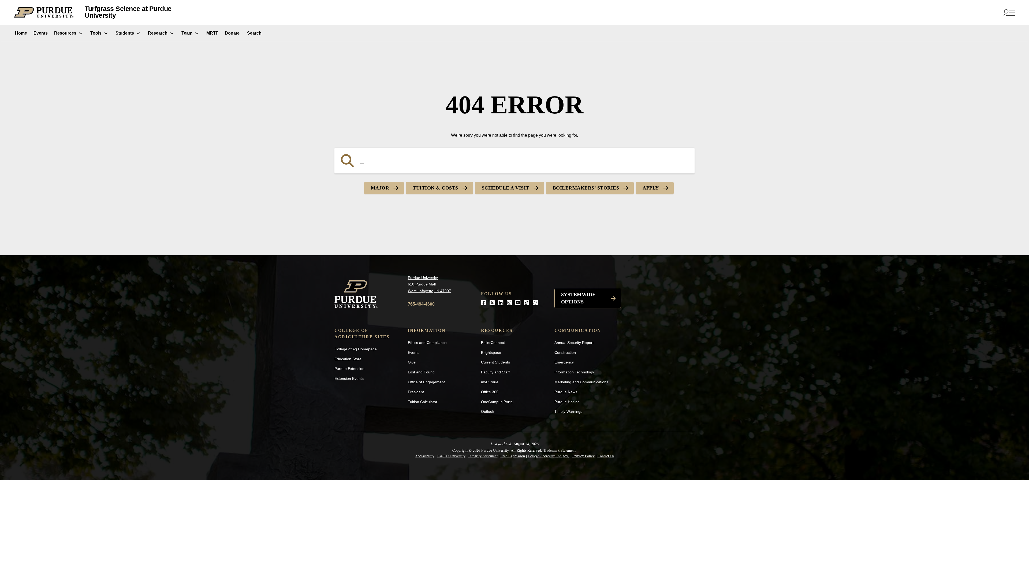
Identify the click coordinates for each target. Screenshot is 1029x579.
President (416, 392)
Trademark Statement (559, 450)
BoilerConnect (493, 342)
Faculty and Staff (495, 372)
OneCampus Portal (497, 402)
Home (20, 33)
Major (380, 188)
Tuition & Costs (435, 188)
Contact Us (606, 455)
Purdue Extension (349, 368)
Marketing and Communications (581, 382)
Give (412, 362)
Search (254, 33)
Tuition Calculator (422, 402)
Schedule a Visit (505, 188)
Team (186, 33)
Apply (651, 188)
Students (124, 33)
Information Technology (574, 372)
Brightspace (491, 352)
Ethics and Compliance (427, 342)
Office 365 (489, 392)
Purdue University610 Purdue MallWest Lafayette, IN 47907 (429, 284)
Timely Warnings (568, 411)
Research (157, 33)
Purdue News (565, 392)
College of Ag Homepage (355, 349)
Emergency (564, 362)
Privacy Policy (583, 455)
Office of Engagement (426, 382)
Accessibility (424, 455)
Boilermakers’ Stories (586, 188)
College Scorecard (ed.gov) (548, 455)
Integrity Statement (483, 455)
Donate (232, 33)
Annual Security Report (574, 342)
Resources (65, 33)
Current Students (495, 362)
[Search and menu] (1008, 12)
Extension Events (349, 378)
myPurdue (489, 382)
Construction (565, 352)
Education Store (347, 359)
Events (40, 33)
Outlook (487, 411)
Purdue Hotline (567, 402)
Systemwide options (578, 298)
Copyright (460, 450)
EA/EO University (451, 455)
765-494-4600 (421, 304)
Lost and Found (421, 372)
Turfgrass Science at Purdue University (128, 12)
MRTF (212, 33)
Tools (96, 33)
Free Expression (513, 455)
